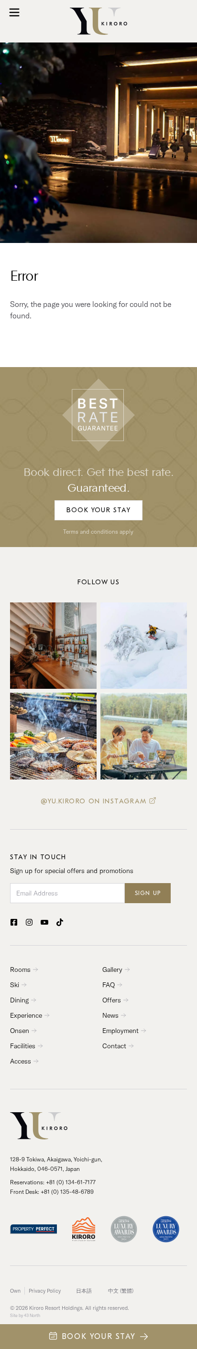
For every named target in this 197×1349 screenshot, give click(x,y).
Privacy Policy (45, 1290)
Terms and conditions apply (98, 531)
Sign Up (148, 893)
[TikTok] (60, 922)
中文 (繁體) (120, 1290)
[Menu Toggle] (14, 12)
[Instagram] (29, 922)
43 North (32, 1315)
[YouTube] (44, 922)
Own (15, 1290)
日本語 (84, 1290)
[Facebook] (14, 922)
